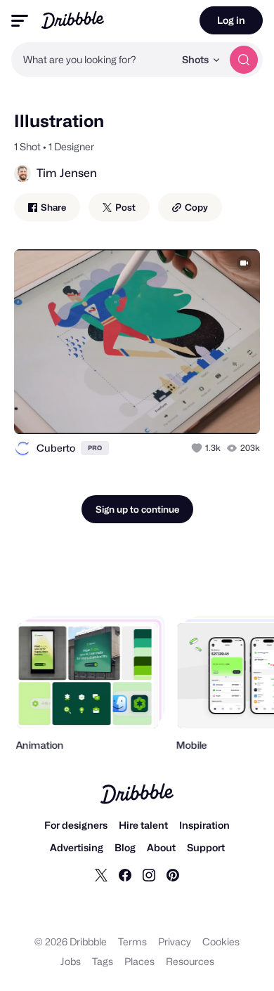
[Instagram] (149, 875)
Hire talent (143, 825)
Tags (102, 961)
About (161, 847)
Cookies (221, 941)
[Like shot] (198, 448)
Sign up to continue (137, 509)
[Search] (244, 60)
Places (139, 961)
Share (52, 207)
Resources (190, 961)
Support (206, 847)
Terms (132, 941)
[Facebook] (125, 875)
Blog (125, 847)
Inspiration (204, 825)
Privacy (174, 941)
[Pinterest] (173, 875)
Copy (195, 207)
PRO (95, 448)
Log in (231, 20)
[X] (101, 875)
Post (124, 207)
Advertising (76, 847)
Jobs (70, 961)
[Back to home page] (72, 20)
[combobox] (93, 60)
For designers (75, 825)
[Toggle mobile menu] (19, 21)
